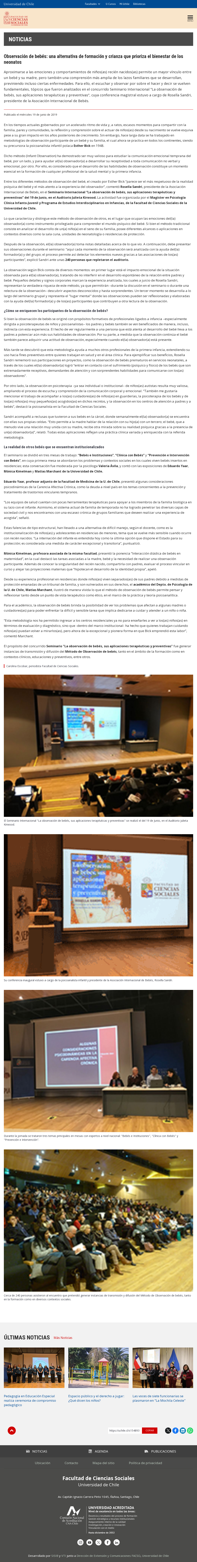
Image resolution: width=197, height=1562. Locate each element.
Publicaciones (163, 1451)
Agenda (101, 1451)
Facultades (91, 4)
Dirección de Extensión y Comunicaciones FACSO (108, 1556)
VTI (63, 1556)
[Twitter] (98, 1542)
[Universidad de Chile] (19, 4)
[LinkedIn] (117, 1542)
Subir (12, 1431)
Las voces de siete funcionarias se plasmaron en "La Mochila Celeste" (159, 1398)
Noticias (20, 39)
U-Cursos (111, 4)
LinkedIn (183, 1430)
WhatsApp (190, 1430)
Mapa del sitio (103, 1463)
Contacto (71, 1463)
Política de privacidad (145, 1463)
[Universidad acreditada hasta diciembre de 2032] (98, 1519)
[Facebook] (107, 1542)
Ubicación (42, 1463)
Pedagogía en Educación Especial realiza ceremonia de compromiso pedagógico (30, 1400)
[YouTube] (89, 1542)
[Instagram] (80, 1542)
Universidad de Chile (155, 1556)
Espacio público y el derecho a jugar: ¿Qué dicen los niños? (96, 1398)
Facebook (175, 1430)
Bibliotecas (139, 4)
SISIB (54, 1556)
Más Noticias (63, 1338)
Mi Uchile (124, 4)
